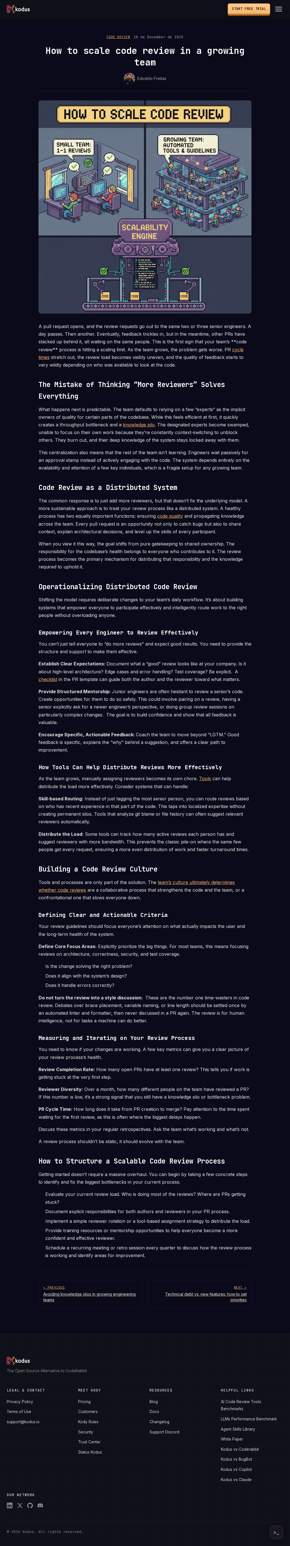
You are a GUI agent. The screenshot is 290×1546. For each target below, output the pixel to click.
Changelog (159, 1422)
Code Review (118, 37)
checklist (48, 679)
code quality (170, 516)
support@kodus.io (23, 1422)
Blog (154, 1401)
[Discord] (40, 1505)
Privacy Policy (20, 1401)
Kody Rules (88, 1422)
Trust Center (89, 1442)
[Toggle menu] (278, 9)
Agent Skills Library (238, 1429)
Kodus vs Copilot (236, 1469)
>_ (276, 1533)
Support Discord (164, 1432)
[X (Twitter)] (20, 1505)
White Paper (232, 1439)
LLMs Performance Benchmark (249, 1419)
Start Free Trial (249, 8)
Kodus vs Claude (236, 1479)
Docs (154, 1411)
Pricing (84, 1401)
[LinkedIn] (9, 1505)
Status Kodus (90, 1452)
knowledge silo (139, 425)
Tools (205, 778)
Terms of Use (19, 1411)
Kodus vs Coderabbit (240, 1449)
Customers (88, 1411)
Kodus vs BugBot (236, 1459)
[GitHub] (30, 1505)
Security (85, 1432)
